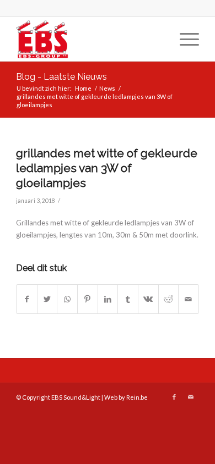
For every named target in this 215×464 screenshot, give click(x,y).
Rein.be (137, 397)
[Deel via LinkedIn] (108, 299)
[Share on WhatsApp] (67, 299)
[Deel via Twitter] (47, 299)
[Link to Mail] (190, 397)
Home (83, 88)
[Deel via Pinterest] (88, 299)
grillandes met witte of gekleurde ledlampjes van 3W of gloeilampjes (106, 168)
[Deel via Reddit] (169, 299)
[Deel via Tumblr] (128, 299)
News (107, 88)
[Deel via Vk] (148, 299)
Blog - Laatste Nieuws (61, 76)
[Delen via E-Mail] (188, 299)
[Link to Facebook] (174, 397)
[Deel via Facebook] (27, 299)
